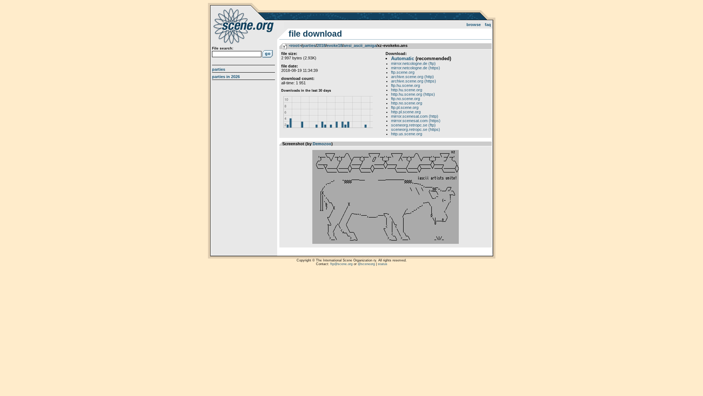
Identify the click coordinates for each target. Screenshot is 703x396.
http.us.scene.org (406, 134)
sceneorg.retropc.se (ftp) (413, 125)
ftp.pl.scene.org (405, 107)
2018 (321, 45)
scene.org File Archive (244, 26)
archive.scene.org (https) (413, 81)
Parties (218, 69)
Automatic (402, 58)
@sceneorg (366, 264)
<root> (295, 45)
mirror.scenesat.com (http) (414, 116)
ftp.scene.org (402, 72)
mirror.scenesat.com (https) (415, 120)
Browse (473, 24)
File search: (222, 48)
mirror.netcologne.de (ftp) (413, 63)
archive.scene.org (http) (412, 76)
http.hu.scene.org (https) (413, 94)
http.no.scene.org (406, 103)
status (382, 264)
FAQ (488, 24)
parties (309, 45)
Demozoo (322, 144)
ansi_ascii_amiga (359, 45)
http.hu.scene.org (406, 90)
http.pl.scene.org (406, 112)
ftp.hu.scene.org (405, 85)
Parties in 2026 (226, 76)
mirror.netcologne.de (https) (415, 68)
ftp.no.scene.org (405, 98)
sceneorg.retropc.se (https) (415, 129)
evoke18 (334, 45)
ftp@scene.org (341, 264)
